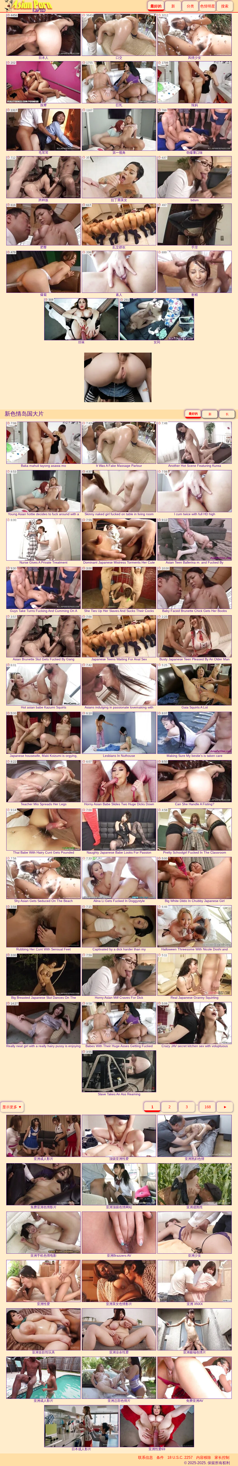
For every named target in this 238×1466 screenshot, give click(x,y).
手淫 (180, 226)
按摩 (29, 84)
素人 (104, 274)
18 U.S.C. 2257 (180, 1457)
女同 (142, 321)
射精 (180, 274)
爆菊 (29, 274)
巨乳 (104, 84)
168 (208, 1107)
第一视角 (106, 131)
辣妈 (180, 84)
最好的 (193, 413)
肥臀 (29, 226)
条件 (160, 1457)
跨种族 (29, 179)
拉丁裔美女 (106, 179)
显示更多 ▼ (12, 1107)
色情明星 (207, 6)
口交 (104, 37)
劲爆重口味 (182, 131)
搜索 (224, 6)
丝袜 (67, 321)
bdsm (180, 179)
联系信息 (145, 1457)
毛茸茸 (29, 131)
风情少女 (181, 37)
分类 (190, 6)
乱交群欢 (106, 226)
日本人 (29, 37)
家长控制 (222, 1457)
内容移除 (203, 1457)
